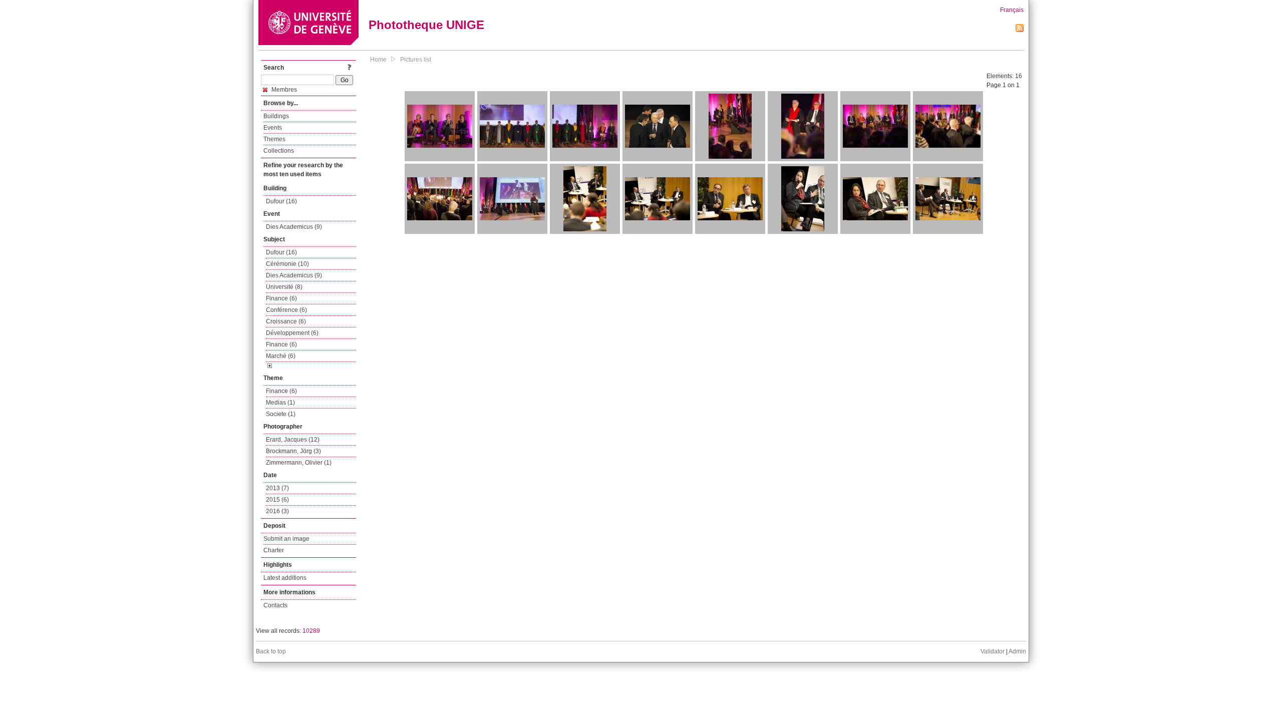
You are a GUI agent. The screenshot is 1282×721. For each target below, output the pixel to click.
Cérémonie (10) (287, 263)
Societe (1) (280, 414)
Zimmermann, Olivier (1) (299, 462)
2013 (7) (277, 488)
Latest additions (284, 577)
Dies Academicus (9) (294, 226)
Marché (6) (280, 355)
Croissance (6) (286, 321)
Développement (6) (292, 332)
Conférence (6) (286, 309)
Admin (1017, 651)
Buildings (276, 116)
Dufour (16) (281, 201)
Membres (283, 89)
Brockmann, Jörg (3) (293, 451)
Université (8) (284, 286)
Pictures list (415, 59)
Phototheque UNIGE (426, 25)
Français (1012, 10)
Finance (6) (281, 298)
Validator (993, 651)
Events (272, 127)
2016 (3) (277, 511)
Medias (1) (280, 402)
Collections (278, 150)
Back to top (271, 651)
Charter (273, 550)
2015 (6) (277, 499)
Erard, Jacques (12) (292, 439)
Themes (274, 139)
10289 (311, 630)
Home (378, 59)
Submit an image (286, 538)
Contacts (275, 605)
